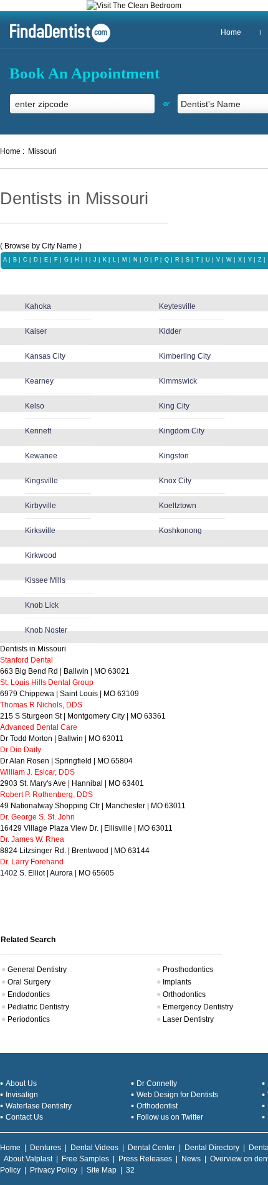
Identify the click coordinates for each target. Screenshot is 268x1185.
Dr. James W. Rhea (32, 839)
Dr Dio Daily (20, 749)
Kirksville (40, 530)
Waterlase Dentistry (39, 1106)
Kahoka (38, 306)
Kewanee (41, 455)
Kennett (38, 431)
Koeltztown (177, 505)
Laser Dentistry (188, 1019)
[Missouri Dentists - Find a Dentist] (55, 41)
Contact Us (24, 1117)
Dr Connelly (156, 1083)
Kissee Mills (45, 580)
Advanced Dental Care (38, 727)
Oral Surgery (28, 982)
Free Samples (85, 1158)
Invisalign (22, 1094)
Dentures (45, 1147)
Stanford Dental (26, 660)
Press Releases (145, 1158)
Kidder (170, 331)
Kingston (174, 455)
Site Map (102, 1170)
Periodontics (28, 1019)
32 (130, 1170)
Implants (177, 982)
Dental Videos (94, 1147)
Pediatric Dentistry (38, 1007)
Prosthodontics (188, 969)
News (191, 1158)
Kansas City (45, 356)
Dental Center (151, 1147)
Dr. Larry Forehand (32, 861)
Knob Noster (46, 630)
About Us (21, 1083)
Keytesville (177, 306)
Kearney (39, 381)
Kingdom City (181, 431)
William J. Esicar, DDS (37, 772)
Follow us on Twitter (169, 1117)
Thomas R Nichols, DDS (41, 705)
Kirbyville (40, 505)
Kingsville (41, 480)
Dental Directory (211, 1147)
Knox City (175, 480)
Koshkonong (180, 530)
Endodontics (28, 994)
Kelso (34, 406)
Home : (12, 151)
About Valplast (28, 1158)
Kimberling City (185, 356)
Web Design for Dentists (177, 1094)
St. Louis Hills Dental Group (46, 682)
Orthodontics (184, 994)
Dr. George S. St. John (37, 817)
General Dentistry (37, 969)
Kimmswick (178, 381)
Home (231, 32)
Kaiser (36, 331)
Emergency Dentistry (198, 1007)
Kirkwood (41, 555)
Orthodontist (157, 1106)
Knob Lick (42, 605)
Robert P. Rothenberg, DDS (46, 794)
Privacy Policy (53, 1170)
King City (174, 406)
